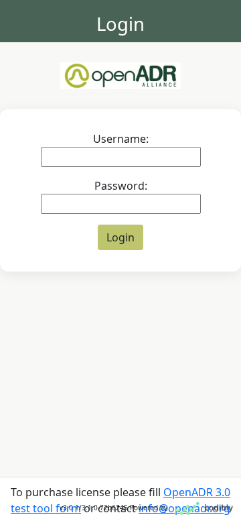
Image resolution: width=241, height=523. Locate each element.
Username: (121, 138)
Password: (120, 185)
